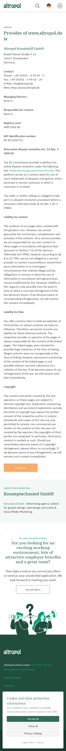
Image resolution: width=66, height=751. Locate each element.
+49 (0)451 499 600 (41, 664)
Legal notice (28, 742)
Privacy (40, 742)
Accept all (33, 718)
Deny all (33, 726)
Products (9, 685)
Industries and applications (19, 669)
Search (37, 5)
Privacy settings (33, 733)
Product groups (12, 677)
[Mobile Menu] (59, 5)
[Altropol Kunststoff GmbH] (12, 5)
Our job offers (33, 589)
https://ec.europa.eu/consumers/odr (31, 170)
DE (49, 6)
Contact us (20, 467)
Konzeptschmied (14, 503)
